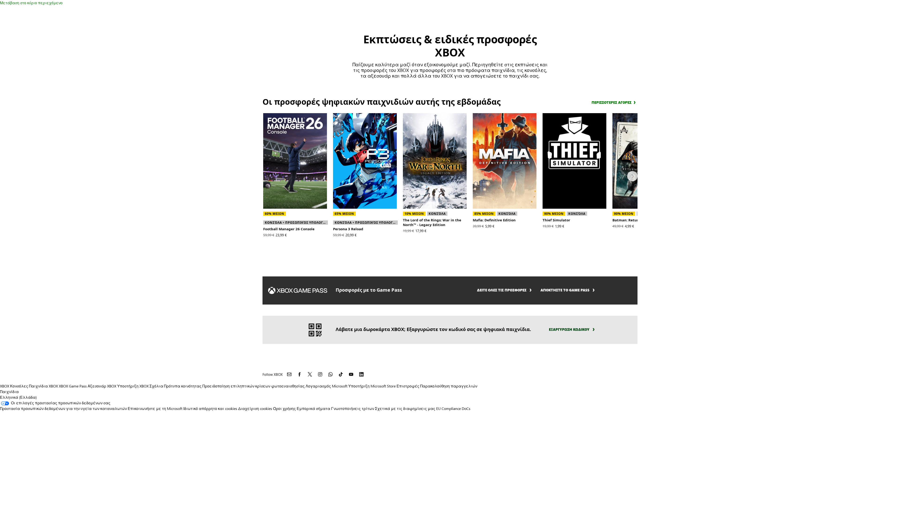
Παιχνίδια (9, 391)
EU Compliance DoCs (453, 408)
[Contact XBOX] (289, 374)
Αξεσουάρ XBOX (102, 385)
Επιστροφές (408, 385)
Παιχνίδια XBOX (44, 385)
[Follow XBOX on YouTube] (351, 374)
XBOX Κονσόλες (14, 385)
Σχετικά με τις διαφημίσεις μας (405, 408)
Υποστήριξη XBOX (133, 385)
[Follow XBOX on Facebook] (299, 374)
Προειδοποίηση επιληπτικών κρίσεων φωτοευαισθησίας (253, 385)
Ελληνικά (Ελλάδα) (18, 397)
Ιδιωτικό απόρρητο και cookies (210, 408)
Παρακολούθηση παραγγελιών (448, 385)
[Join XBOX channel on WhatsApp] (330, 374)
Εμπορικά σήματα (313, 408)
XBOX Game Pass (73, 385)
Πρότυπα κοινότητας (183, 385)
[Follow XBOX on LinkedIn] (361, 374)
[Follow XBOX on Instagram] (320, 374)
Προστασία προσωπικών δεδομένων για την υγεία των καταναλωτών (63, 408)
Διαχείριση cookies (255, 408)
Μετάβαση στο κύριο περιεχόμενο (31, 2)
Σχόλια (156, 385)
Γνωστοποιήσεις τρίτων (352, 408)
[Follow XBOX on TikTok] (341, 374)
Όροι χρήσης (284, 408)
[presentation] (632, 176)
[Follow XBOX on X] (310, 374)
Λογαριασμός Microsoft (326, 385)
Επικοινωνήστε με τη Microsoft (155, 408)
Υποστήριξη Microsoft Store (372, 385)
